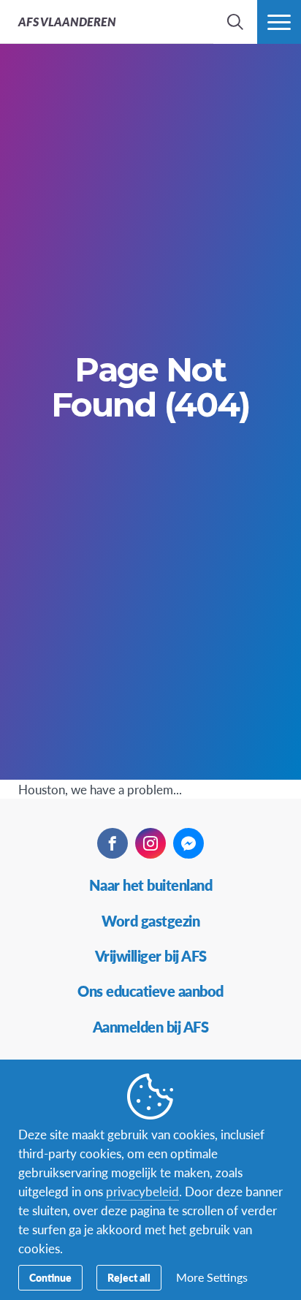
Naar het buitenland (151, 885)
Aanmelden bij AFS (151, 1026)
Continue (50, 1277)
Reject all (128, 1277)
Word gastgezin (150, 921)
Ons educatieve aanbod (150, 991)
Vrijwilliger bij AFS (151, 956)
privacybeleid (142, 1191)
